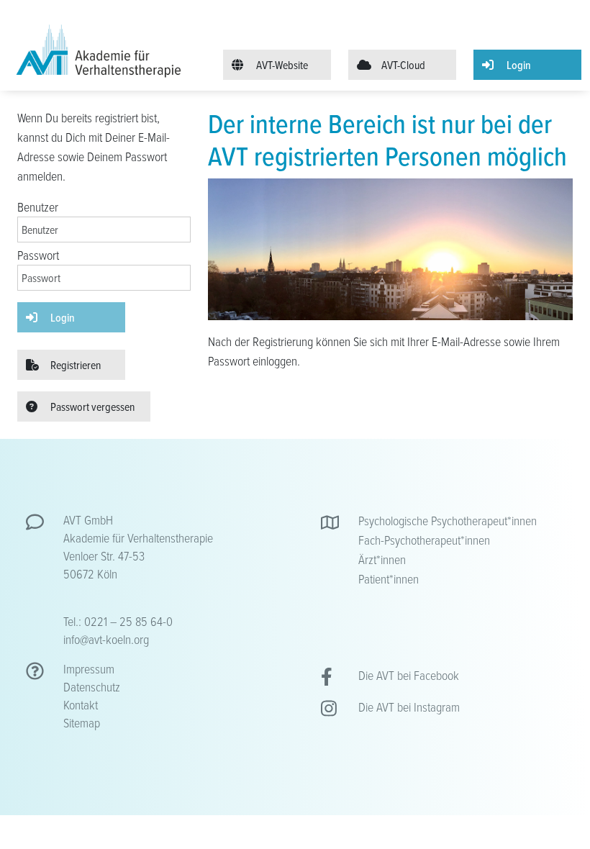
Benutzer (37, 206)
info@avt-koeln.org (106, 639)
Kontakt (80, 704)
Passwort (38, 254)
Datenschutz (91, 686)
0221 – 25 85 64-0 (128, 621)
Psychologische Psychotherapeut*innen (447, 520)
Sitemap (81, 722)
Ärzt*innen (382, 559)
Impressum (88, 668)
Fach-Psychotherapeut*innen (424, 539)
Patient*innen (388, 578)
